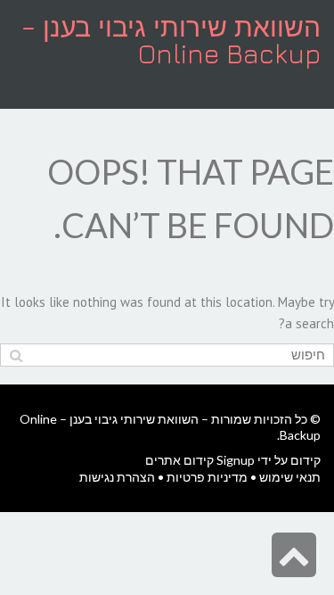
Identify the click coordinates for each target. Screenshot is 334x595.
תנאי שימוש (290, 476)
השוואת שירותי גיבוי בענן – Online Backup (171, 40)
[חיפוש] (15, 355)
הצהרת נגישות (117, 476)
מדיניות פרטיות (207, 476)
